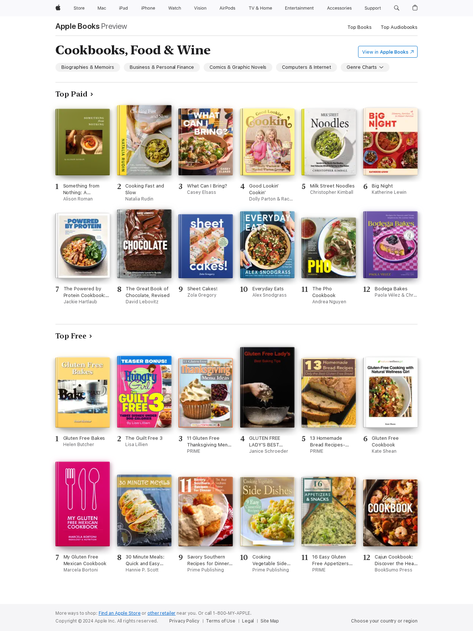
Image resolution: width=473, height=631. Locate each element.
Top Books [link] (359, 27)
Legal (248, 621)
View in (385, 52)
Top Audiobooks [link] (399, 27)
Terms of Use (220, 621)
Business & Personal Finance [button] (162, 67)
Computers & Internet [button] (306, 67)
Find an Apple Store (120, 613)
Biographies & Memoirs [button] (87, 67)
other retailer (161, 613)
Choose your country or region (384, 621)
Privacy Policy (184, 621)
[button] (396, 8)
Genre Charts (362, 67)
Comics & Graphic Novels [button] (238, 67)
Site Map (270, 621)
